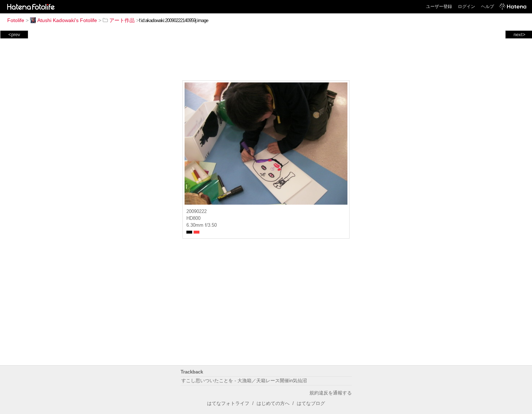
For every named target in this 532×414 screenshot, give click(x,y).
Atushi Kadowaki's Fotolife (67, 20)
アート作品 (122, 20)
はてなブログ (311, 403)
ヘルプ (487, 6)
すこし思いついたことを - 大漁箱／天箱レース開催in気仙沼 (244, 380)
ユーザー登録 (439, 6)
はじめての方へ (273, 403)
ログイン (466, 6)
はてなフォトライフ (228, 403)
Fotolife (15, 20)
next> (519, 34)
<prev (14, 34)
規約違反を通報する (330, 393)
